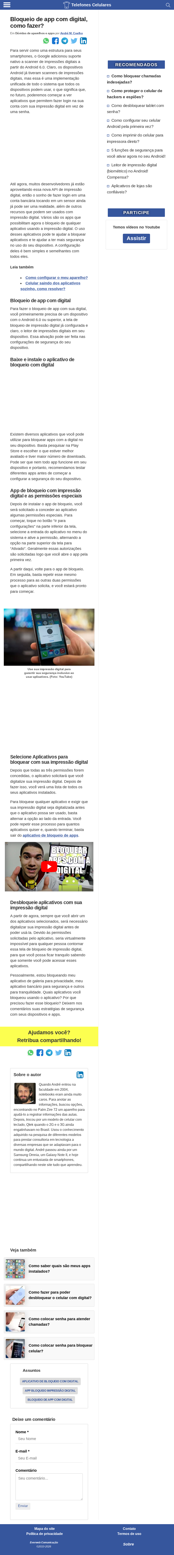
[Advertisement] (49, 148)
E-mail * (22, 1451)
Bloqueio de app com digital (50, 1399)
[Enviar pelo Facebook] (55, 40)
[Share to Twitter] (74, 40)
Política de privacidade (44, 1534)
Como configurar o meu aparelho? (56, 278)
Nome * (22, 1432)
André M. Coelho (71, 33)
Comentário (26, 1470)
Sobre (128, 1544)
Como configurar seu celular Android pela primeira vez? (133, 123)
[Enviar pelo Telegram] (64, 40)
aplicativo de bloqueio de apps (50, 835)
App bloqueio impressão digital (50, 1390)
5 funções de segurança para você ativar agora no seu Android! (136, 153)
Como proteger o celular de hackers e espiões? (134, 93)
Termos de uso (129, 1534)
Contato (129, 1528)
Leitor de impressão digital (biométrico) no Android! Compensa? (132, 171)
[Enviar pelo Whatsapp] (46, 40)
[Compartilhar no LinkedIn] (83, 40)
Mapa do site (44, 1528)
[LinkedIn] (80, 1074)
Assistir (136, 238)
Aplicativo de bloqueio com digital (50, 1381)
